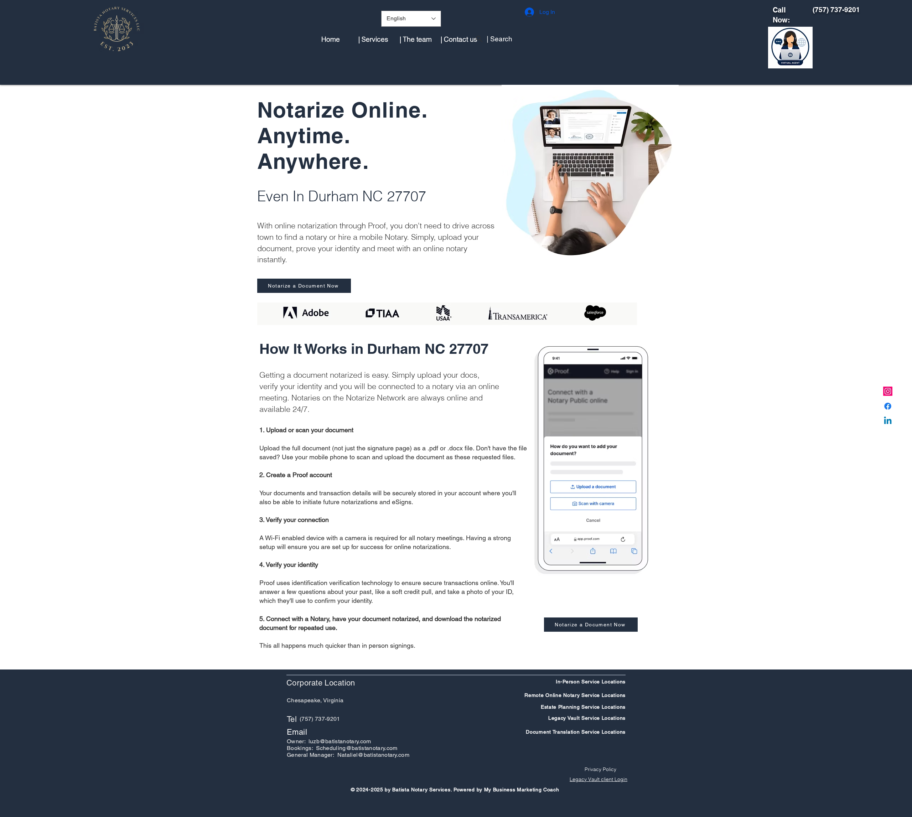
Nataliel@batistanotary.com (373, 754)
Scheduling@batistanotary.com (357, 748)
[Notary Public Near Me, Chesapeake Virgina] (887, 391)
